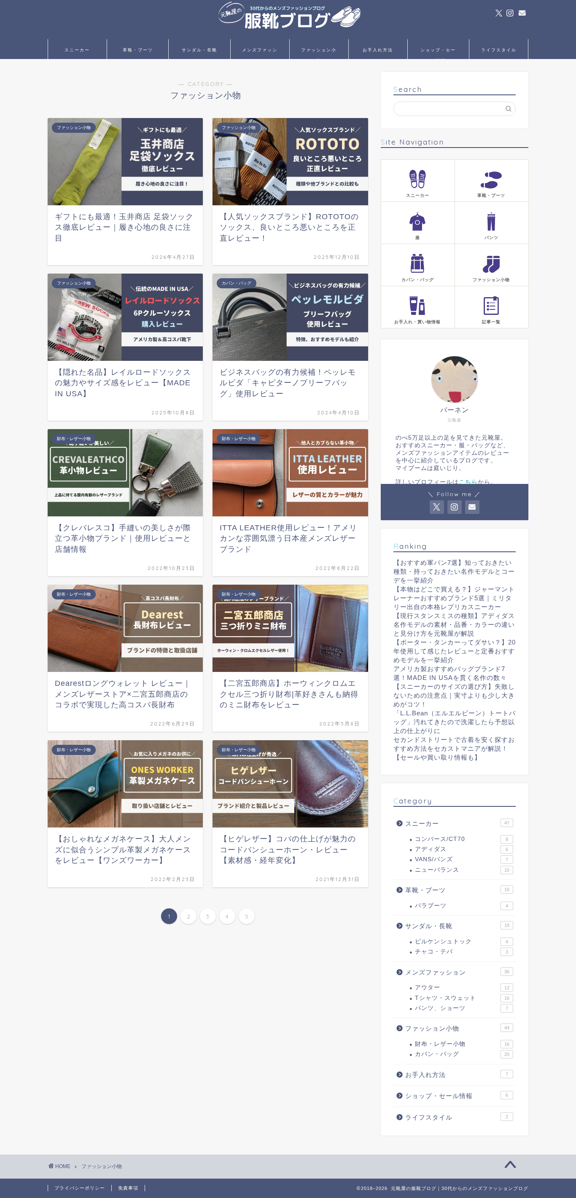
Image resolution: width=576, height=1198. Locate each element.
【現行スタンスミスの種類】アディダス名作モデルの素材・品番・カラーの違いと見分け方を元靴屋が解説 (454, 624)
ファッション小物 (318, 53)
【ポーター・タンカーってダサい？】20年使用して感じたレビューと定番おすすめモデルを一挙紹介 (454, 651)
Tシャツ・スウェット (462, 998)
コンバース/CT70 (461, 839)
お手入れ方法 (378, 50)
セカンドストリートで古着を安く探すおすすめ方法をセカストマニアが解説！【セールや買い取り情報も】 (454, 748)
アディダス (461, 849)
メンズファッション (259, 53)
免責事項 (128, 1187)
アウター (462, 987)
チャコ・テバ (461, 951)
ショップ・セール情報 (438, 53)
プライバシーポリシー (79, 1187)
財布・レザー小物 (462, 1044)
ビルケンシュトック (461, 941)
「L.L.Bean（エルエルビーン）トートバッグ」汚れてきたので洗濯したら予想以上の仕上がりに (454, 721)
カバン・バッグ (462, 1054)
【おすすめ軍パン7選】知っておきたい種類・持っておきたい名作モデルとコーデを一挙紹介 (454, 571)
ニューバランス (462, 870)
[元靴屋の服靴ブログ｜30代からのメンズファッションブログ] (288, 36)
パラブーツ (461, 906)
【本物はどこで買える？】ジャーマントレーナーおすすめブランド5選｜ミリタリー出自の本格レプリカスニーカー (454, 598)
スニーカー (77, 50)
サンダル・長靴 (199, 50)
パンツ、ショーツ (461, 1008)
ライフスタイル (499, 50)
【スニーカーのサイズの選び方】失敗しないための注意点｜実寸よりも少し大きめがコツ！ (454, 695)
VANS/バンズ (461, 859)
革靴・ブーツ (138, 50)
